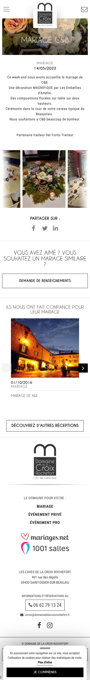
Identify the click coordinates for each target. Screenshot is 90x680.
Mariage (45, 506)
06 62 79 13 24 (47, 605)
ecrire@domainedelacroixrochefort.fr (47, 615)
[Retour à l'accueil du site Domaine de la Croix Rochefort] (45, 14)
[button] (33, 228)
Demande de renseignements (45, 280)
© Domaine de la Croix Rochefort (44, 644)
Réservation (84, 9)
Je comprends (45, 672)
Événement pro (45, 522)
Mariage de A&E (24, 396)
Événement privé (45, 514)
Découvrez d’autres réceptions (44, 425)
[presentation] (6, 179)
